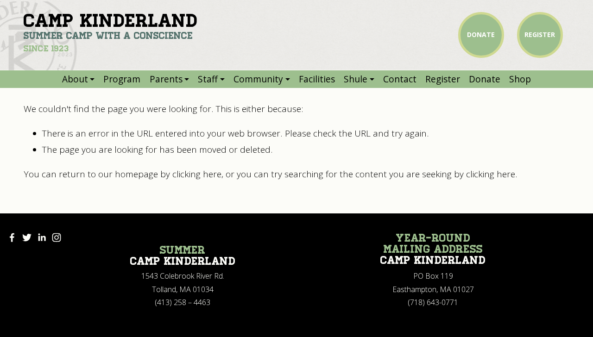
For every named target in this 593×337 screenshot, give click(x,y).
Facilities (317, 79)
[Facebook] (12, 237)
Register (442, 79)
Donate (484, 79)
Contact (399, 79)
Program (121, 79)
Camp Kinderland (111, 20)
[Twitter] (27, 237)
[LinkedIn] (41, 237)
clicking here (196, 174)
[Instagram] (56, 237)
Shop (520, 79)
